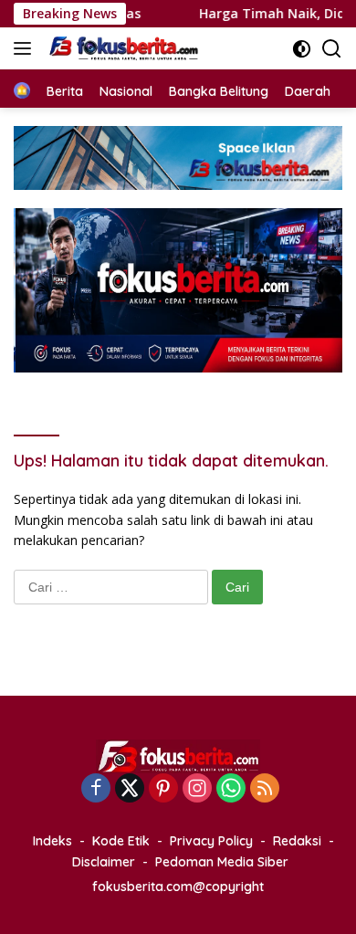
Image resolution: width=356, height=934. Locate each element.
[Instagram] (197, 789)
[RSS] (264, 789)
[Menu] (26, 48)
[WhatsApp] (231, 789)
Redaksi (297, 841)
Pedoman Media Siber (221, 862)
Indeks (52, 841)
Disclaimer (103, 862)
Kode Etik (121, 841)
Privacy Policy (211, 841)
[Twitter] (129, 789)
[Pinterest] (163, 789)
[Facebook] (95, 789)
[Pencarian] (331, 49)
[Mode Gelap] (301, 49)
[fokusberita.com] (122, 48)
